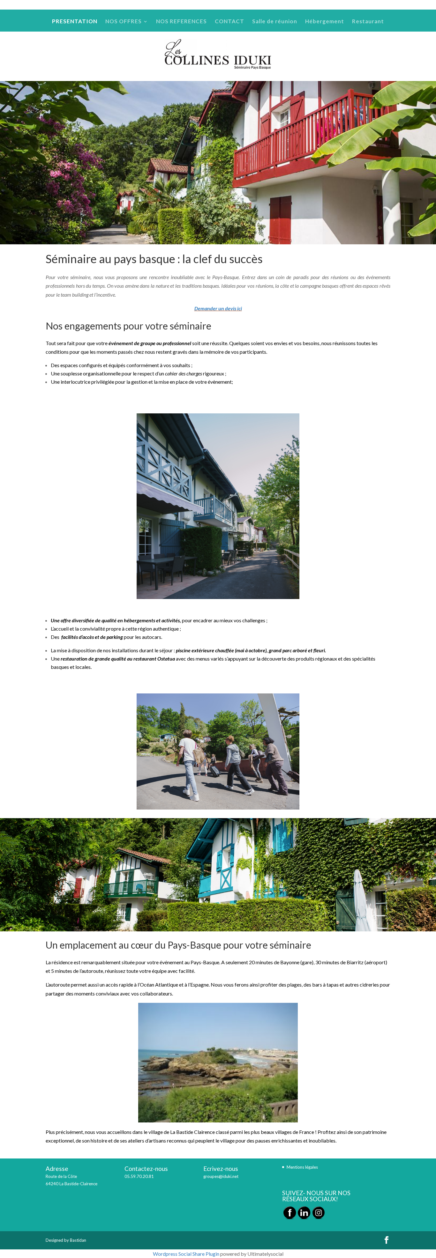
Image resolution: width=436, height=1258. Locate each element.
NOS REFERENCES (259, 5)
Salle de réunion (321, 5)
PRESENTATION (187, 5)
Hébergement (352, 5)
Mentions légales (302, 1167)
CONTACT (291, 5)
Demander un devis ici (218, 308)
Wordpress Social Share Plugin (186, 1254)
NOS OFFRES (219, 5)
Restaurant (380, 5)
